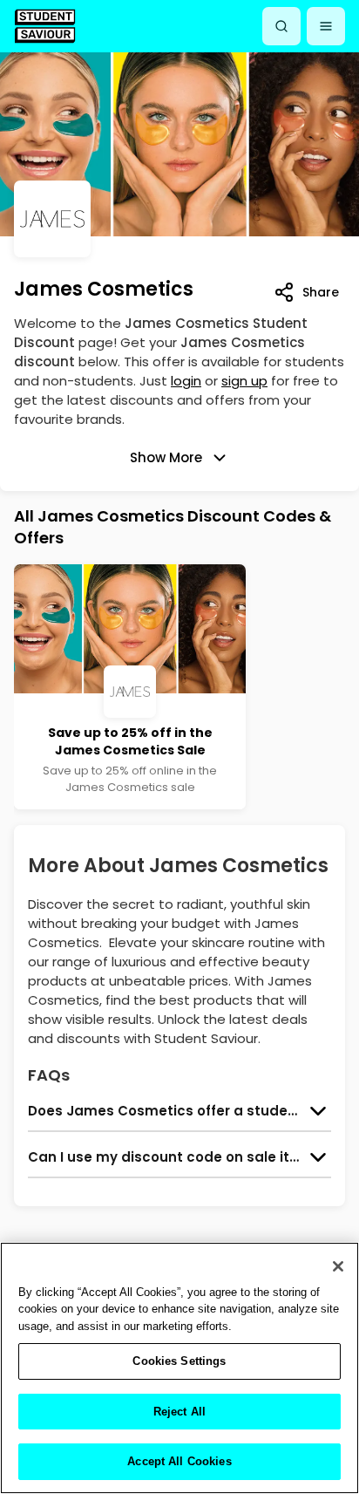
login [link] (186, 381)
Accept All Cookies (179, 1461)
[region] (179, 1368)
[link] (45, 26)
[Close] (338, 1266)
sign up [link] (244, 381)
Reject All (179, 1411)
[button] (326, 26)
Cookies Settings (179, 1361)
